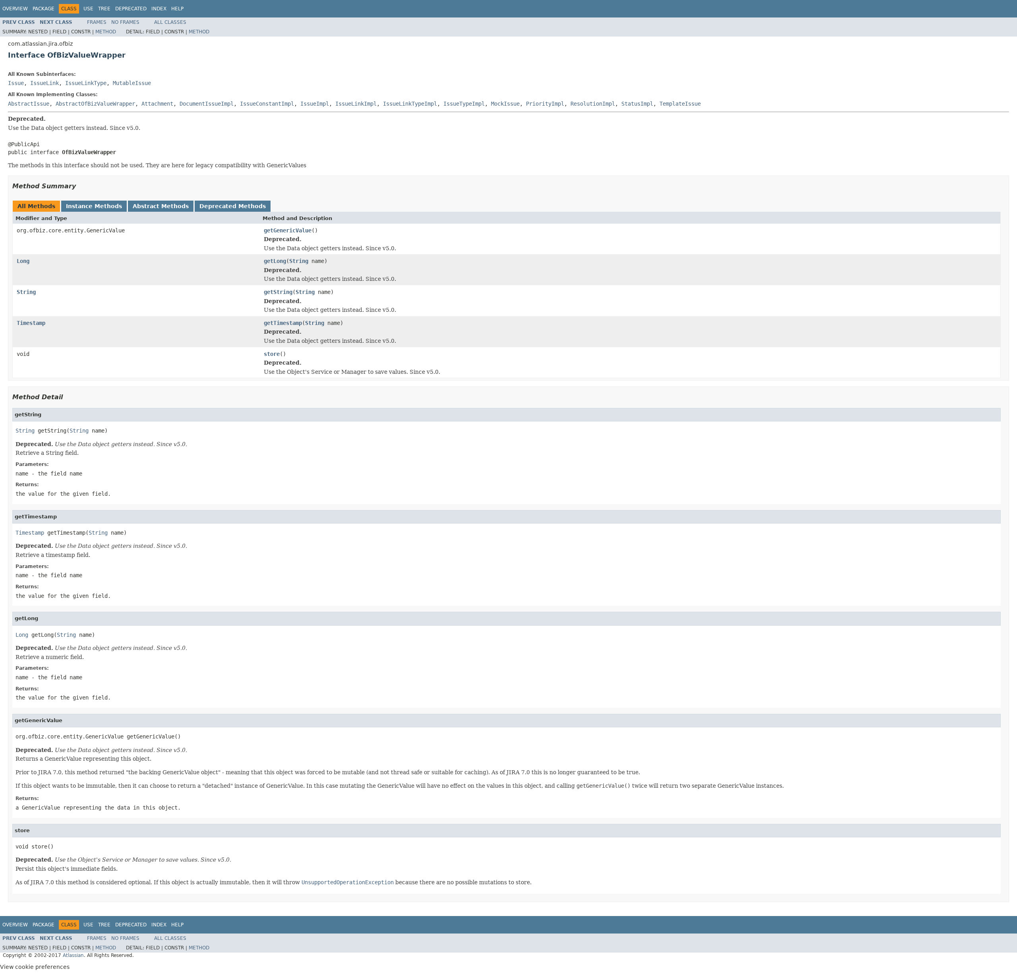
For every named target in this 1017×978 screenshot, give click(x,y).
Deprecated (131, 9)
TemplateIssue (680, 104)
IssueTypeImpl (464, 104)
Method (105, 32)
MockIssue (505, 104)
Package (43, 9)
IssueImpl (314, 104)
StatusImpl (637, 104)
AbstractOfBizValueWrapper (95, 104)
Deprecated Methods (232, 206)
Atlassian (73, 955)
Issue (16, 83)
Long (23, 261)
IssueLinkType (85, 83)
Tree (104, 9)
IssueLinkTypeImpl (410, 104)
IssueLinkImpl (356, 104)
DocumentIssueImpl (207, 104)
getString (278, 292)
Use (88, 9)
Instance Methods (94, 206)
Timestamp (31, 323)
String (298, 261)
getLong (275, 261)
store (272, 354)
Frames (96, 22)
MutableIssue (132, 83)
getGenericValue (287, 230)
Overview (15, 9)
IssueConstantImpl (267, 104)
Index (158, 9)
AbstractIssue (28, 104)
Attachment (157, 104)
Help (177, 9)
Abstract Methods (161, 206)
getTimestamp (283, 323)
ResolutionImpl (592, 104)
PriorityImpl (545, 104)
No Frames (125, 22)
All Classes (170, 22)
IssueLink (44, 83)
